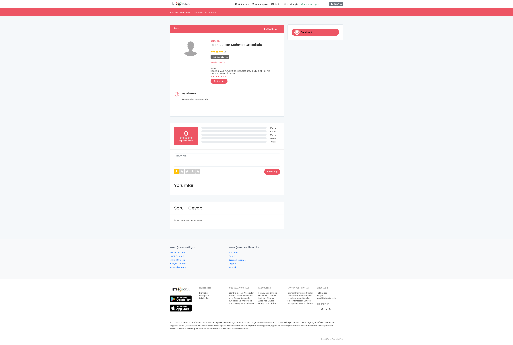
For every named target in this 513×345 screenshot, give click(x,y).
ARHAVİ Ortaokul (177, 252)
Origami (232, 263)
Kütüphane (243, 4)
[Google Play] (181, 298)
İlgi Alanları (204, 298)
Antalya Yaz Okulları (267, 303)
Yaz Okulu (233, 252)
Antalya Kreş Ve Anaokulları (241, 303)
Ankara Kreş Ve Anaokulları (241, 295)
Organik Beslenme (237, 260)
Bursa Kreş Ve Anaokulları (240, 301)
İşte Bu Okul (181, 3)
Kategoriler (175, 12)
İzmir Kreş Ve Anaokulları (240, 298)
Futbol (231, 256)
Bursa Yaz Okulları (266, 301)
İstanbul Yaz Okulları (267, 293)
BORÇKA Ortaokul (178, 263)
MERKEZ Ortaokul (177, 260)
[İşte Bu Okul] (181, 289)
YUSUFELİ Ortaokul (178, 267)
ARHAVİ (222, 62)
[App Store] (181, 308)
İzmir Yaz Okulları (266, 298)
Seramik (232, 267)
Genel (176, 28)
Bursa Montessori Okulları (299, 301)
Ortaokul (185, 12)
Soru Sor (220, 81)
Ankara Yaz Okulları (267, 295)
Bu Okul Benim (271, 29)
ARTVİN (214, 62)
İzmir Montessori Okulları (298, 298)
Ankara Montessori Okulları (299, 295)
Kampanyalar (261, 4)
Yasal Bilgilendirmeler (326, 298)
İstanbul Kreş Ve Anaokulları (241, 293)
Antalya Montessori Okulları (300, 303)
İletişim (320, 295)
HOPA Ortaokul (177, 256)
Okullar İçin (292, 4)
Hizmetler (203, 293)
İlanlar (277, 4)
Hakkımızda (322, 293)
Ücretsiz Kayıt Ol (312, 4)
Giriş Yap (337, 4)
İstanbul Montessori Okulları (300, 293)
